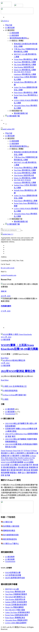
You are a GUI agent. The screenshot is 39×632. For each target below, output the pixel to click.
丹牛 (30, 465)
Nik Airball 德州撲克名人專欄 (25, 65)
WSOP (3, 462)
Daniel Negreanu (7, 451)
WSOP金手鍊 (23, 465)
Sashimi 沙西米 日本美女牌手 (16, 602)
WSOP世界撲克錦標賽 (14, 462)
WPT (31, 460)
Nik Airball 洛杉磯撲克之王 (15, 597)
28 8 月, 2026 (5, 296)
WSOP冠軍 (5, 465)
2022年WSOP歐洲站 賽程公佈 (18, 371)
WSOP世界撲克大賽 (12, 573)
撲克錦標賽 (5, 473)
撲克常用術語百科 (10, 539)
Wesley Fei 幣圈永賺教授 (14, 607)
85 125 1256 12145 (7, 268)
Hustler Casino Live (25, 458)
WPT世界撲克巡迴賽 (13, 575)
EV (22, 451)
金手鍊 (7, 475)
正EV (24, 473)
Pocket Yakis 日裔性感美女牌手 (16, 615)
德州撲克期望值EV (10, 467)
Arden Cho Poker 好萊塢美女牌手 (17, 612)
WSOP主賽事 (29, 462)
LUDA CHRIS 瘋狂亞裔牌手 (16, 623)
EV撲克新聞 (14, 33)
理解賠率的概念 (9, 530)
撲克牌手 (19, 470)
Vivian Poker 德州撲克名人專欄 (25, 59)
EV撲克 (11, 453)
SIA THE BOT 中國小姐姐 (15, 610)
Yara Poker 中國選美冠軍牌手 (16, 594)
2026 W (3, 291)
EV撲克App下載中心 (11, 543)
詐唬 (2, 475)
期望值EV (14, 473)
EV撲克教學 (14, 35)
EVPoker (27, 451)
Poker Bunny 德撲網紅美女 (15, 618)
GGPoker (32, 456)
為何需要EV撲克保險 (11, 526)
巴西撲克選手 (6, 306)
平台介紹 (8, 25)
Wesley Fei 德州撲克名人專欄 (25, 70)
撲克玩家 (26, 470)
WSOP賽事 (14, 465)
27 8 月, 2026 (5, 311)
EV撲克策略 (24, 456)
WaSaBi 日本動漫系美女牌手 (16, 605)
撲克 (8, 470)
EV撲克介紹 (7, 522)
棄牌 (19, 473)
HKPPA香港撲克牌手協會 (15, 578)
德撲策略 (32, 467)
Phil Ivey (19, 460)
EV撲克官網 (10, 28)
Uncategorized (10, 414)
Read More (5, 358)
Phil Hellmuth (11, 460)
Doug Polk (16, 451)
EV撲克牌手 (14, 456)
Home (7, 328)
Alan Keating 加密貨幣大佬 (24, 67)
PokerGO (26, 460)
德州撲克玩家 (23, 467)
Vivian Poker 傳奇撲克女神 (15, 592)
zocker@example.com (8, 275)
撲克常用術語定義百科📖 (19, 38)
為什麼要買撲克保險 (11, 535)
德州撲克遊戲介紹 (21, 113)
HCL (2, 458)
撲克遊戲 (34, 470)
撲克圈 (13, 470)
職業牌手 (33, 473)
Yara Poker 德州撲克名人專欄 (25, 62)
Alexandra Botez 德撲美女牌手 (16, 620)
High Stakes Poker (11, 458)
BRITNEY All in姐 (12, 589)
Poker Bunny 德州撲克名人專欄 (25, 92)
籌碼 (28, 473)
